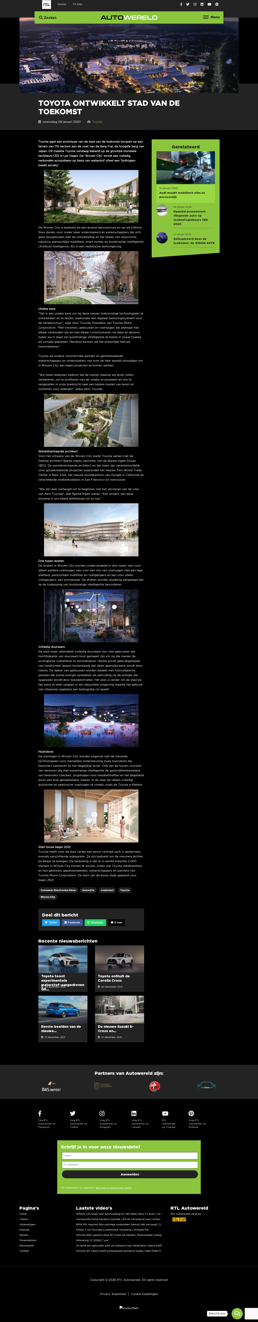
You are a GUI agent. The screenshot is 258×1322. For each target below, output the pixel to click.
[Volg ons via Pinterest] (216, 4)
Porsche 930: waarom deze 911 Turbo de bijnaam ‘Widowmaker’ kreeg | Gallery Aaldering (130, 1235)
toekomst (107, 890)
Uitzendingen (27, 1225)
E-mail (118, 923)
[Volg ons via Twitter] (188, 4)
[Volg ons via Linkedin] (202, 4)
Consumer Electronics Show (58, 890)
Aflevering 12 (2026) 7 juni (92, 1240)
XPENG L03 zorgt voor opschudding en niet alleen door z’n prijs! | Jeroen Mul (123, 1214)
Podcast (24, 1230)
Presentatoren (28, 1240)
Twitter (52, 923)
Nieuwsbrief (26, 1246)
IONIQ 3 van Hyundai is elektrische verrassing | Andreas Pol (112, 1230)
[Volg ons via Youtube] (209, 4)
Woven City (48, 897)
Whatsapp (96, 923)
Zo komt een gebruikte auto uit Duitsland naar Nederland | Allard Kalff (119, 1246)
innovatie (88, 890)
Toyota (97, 122)
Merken (23, 1235)
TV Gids (77, 4)
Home (23, 1214)
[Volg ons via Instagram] (195, 4)
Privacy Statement (113, 1294)
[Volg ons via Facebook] (181, 4)
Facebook (73, 923)
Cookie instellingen (144, 1294)
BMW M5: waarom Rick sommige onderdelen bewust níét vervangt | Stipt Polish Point (128, 1225)
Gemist (62, 4)
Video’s (23, 1219)
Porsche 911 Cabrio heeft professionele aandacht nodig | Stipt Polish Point (120, 1251)
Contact (24, 1251)
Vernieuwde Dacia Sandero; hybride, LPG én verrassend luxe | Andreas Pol (121, 1219)
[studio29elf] (129, 1308)
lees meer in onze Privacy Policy (114, 1188)
